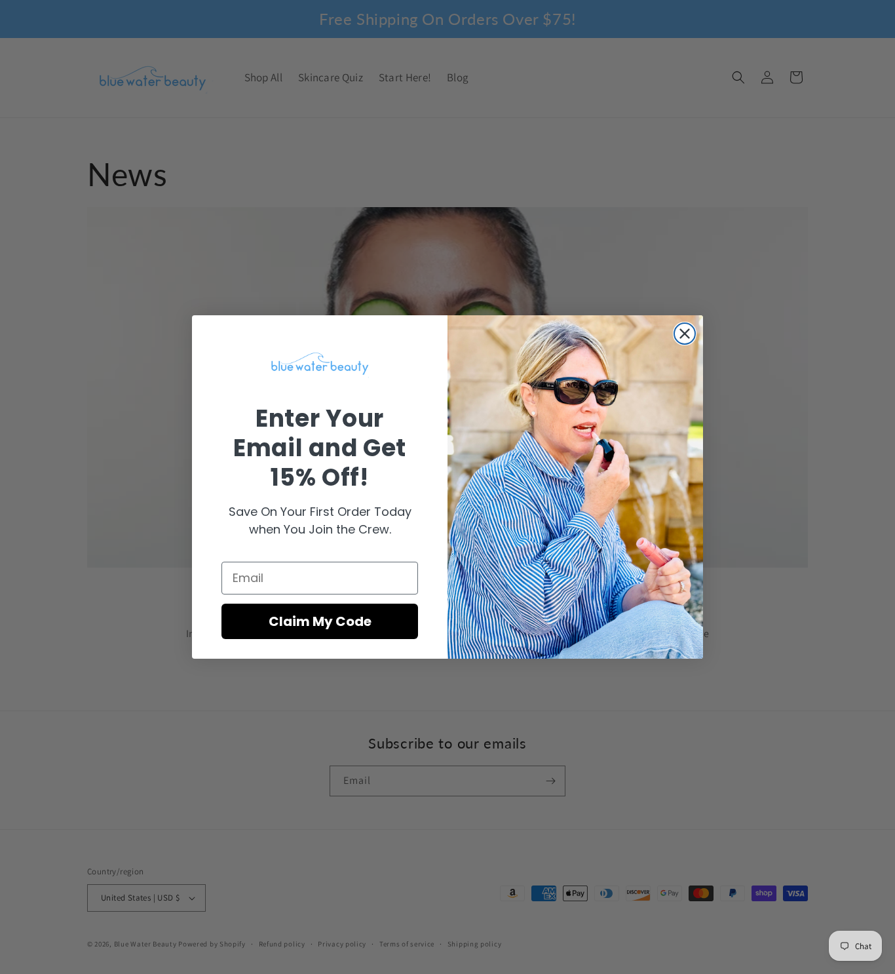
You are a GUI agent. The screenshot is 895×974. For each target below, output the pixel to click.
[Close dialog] (684, 333)
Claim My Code (320, 621)
